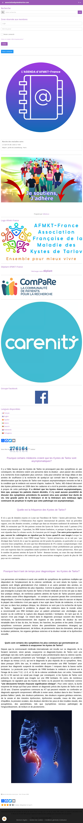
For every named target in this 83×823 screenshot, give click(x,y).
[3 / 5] (7, 805)
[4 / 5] (10, 805)
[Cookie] (4, 819)
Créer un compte (6, 39)
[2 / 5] (5, 805)
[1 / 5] (2, 805)
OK (80, 12)
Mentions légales (21, 820)
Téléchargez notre (37, 271)
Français (7, 413)
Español (6, 420)
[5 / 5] (13, 805)
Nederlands (8, 430)
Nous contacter (7, 51)
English (6, 416)
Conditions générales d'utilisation (56, 820)
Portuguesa (8, 433)
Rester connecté (9, 34)
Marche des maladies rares (12, 142)
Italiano (6, 423)
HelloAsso (46, 214)
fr (78, 2)
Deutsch (7, 426)
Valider (4, 44)
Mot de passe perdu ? (17, 39)
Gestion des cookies (36, 820)
